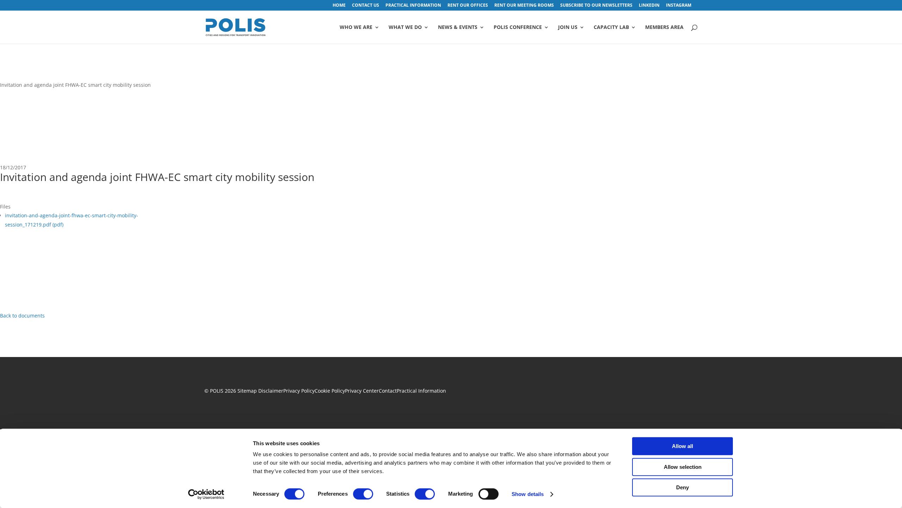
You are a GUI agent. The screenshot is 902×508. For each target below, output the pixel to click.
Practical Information (421, 390)
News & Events (457, 27)
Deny (682, 487)
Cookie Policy (330, 390)
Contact (388, 390)
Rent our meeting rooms (524, 5)
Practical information (413, 5)
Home (339, 5)
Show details (528, 494)
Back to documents (22, 315)
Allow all (682, 446)
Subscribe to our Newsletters (596, 5)
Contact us (365, 5)
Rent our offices (467, 5)
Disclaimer (270, 390)
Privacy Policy (299, 390)
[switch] (363, 494)
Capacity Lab (611, 27)
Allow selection (683, 467)
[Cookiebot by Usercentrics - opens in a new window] (206, 494)
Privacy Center (362, 390)
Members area (664, 27)
